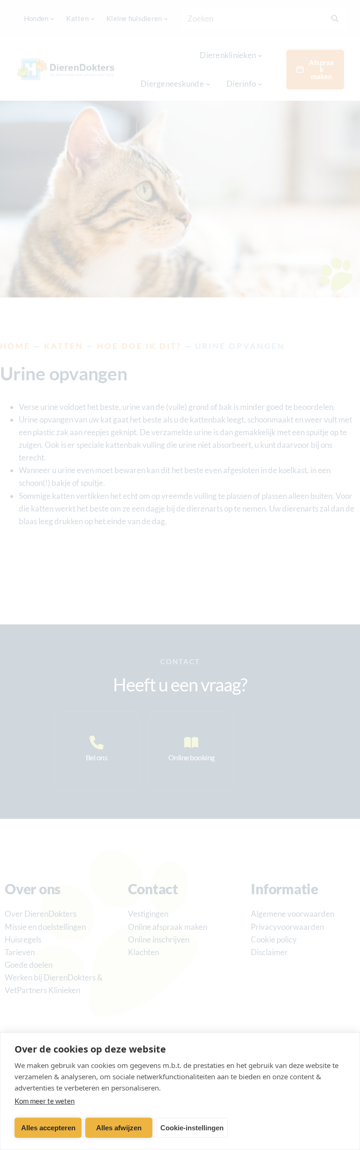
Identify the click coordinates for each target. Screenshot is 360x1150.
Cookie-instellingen (192, 1128)
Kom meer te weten (45, 1101)
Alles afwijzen (119, 1128)
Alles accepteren (48, 1128)
